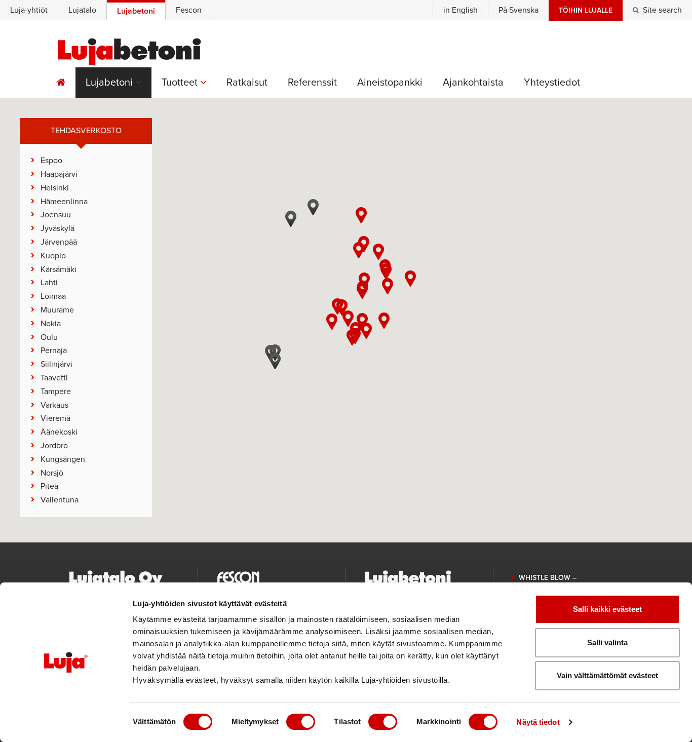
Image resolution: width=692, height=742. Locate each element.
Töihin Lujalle (585, 10)
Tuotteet (181, 82)
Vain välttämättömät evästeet (607, 675)
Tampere (56, 391)
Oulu (49, 337)
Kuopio (53, 256)
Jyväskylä (57, 228)
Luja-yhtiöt (29, 10)
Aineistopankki (389, 82)
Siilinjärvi (56, 364)
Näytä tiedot (537, 722)
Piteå (49, 486)
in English (460, 10)
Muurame (57, 310)
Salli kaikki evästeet (607, 609)
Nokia (51, 324)
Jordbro (54, 446)
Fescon (189, 10)
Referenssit (312, 82)
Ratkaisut (246, 82)
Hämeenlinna (64, 202)
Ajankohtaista (473, 82)
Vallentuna (60, 500)
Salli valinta (607, 642)
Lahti (49, 283)
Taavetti (54, 378)
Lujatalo (82, 10)
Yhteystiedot (552, 82)
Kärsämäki (58, 269)
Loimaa (53, 296)
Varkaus (54, 405)
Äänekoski (59, 432)
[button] (360, 345)
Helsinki (55, 188)
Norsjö (52, 473)
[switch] (300, 722)
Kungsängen (63, 459)
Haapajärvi (59, 174)
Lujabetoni (110, 82)
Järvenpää (59, 242)
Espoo (51, 160)
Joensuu (56, 215)
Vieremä (55, 418)
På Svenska (518, 10)
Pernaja (54, 350)
